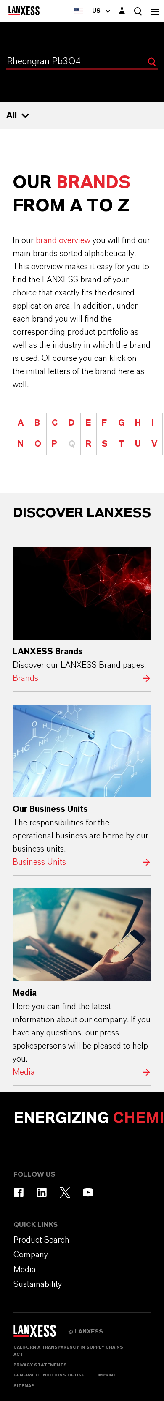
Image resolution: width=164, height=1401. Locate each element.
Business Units (82, 787)
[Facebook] (18, 1192)
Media (82, 983)
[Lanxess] (40, 1334)
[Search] (152, 62)
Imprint (107, 1375)
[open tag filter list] (25, 116)
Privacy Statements (40, 1365)
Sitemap (23, 1386)
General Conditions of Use (49, 1375)
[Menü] (154, 11)
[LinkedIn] (42, 1192)
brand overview (63, 240)
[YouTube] (88, 1192)
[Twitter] (65, 1192)
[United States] (79, 11)
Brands (82, 616)
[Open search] (137, 11)
